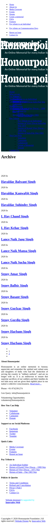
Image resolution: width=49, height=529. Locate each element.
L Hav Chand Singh (15, 216)
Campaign (13, 416)
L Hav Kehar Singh (14, 228)
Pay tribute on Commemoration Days (23, 28)
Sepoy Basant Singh (14, 297)
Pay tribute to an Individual (20, 24)
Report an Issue (15, 33)
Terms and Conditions (18, 483)
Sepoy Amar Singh (14, 274)
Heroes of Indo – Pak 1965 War (23, 472)
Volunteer (13, 411)
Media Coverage (15, 9)
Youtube (13, 436)
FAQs (11, 19)
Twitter (12, 434)
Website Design (22, 521)
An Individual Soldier (18, 465)
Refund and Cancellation (20, 485)
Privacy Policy (15, 488)
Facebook (13, 429)
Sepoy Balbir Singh (14, 285)
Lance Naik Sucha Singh (18, 262)
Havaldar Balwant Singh (18, 181)
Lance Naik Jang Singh (17, 239)
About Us (13, 7)
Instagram (13, 431)
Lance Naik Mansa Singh (18, 251)
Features (12, 22)
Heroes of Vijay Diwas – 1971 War (24, 470)
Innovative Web (38, 521)
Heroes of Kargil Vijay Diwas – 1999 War (27, 467)
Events (12, 12)
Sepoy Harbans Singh (16, 331)
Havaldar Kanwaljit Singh (19, 193)
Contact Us (13, 35)
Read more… (36, 384)
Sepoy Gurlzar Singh (15, 308)
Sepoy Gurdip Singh (15, 320)
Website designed (13, 500)
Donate (12, 14)
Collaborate (14, 413)
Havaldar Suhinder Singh (19, 204)
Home (11, 5)
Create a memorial (16, 17)
